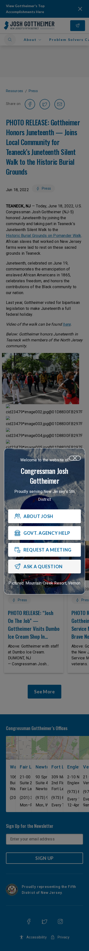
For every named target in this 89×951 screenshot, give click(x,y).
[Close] (75, 458)
